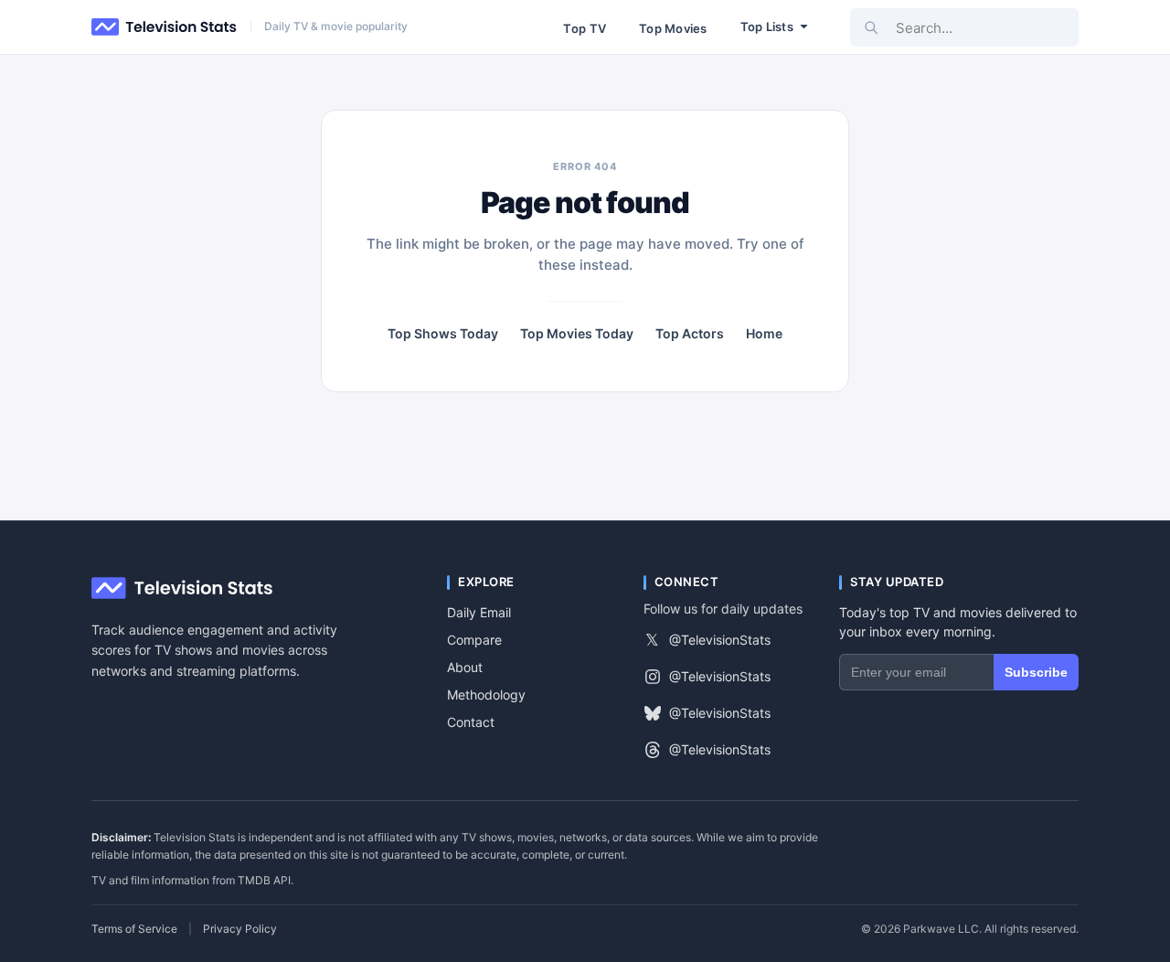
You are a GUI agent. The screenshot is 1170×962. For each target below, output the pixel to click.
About (465, 667)
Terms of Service (134, 929)
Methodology (486, 694)
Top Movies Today (576, 333)
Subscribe (1036, 672)
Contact (471, 722)
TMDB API (264, 880)
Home (764, 333)
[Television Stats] (164, 27)
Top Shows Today (443, 333)
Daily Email (479, 612)
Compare (474, 639)
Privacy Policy (240, 929)
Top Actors (689, 333)
